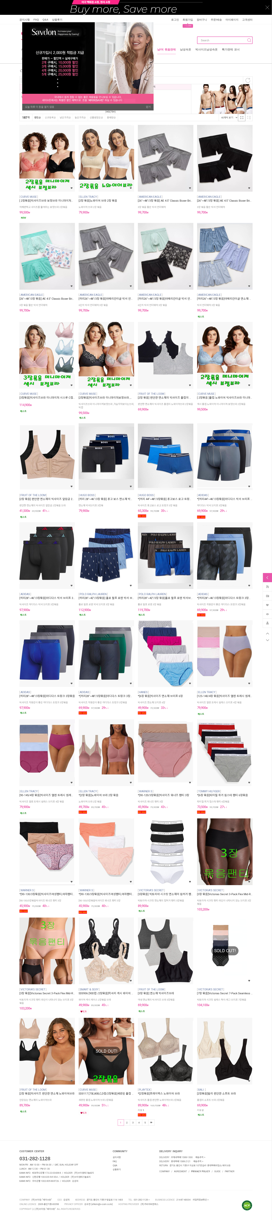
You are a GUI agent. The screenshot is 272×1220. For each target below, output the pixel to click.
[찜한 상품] (267, 604)
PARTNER (229, 1171)
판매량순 (111, 117)
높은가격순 (80, 117)
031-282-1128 (34, 1158)
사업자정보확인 (200, 1200)
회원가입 (188, 19)
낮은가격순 (65, 117)
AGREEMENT (180, 1171)
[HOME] (267, 586)
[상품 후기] (267, 595)
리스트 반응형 (249, 117)
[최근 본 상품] (267, 614)
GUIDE (217, 1171)
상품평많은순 (96, 117)
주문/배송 (216, 19)
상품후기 (57, 19)
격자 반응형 (241, 117)
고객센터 (247, 19)
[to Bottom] (267, 640)
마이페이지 (232, 19)
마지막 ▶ (151, 1122)
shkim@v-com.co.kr (102, 1204)
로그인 (175, 19)
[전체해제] (247, 80)
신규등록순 (50, 117)
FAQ (36, 19)
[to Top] (267, 633)
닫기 (148, 106)
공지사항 (24, 19)
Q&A (45, 19)
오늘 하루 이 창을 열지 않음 (39, 106)
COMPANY (164, 1171)
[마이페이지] (267, 623)
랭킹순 (37, 117)
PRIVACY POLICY (200, 1171)
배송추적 (199, 1157)
